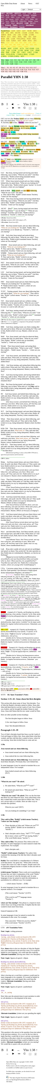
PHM (37, 50)
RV (36, 19)
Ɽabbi (8, 153)
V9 (20, 68)
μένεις (18, 147)
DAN (3, 41)
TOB (34, 43)
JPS (6, 19)
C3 (15, 60)
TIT (18, 52)
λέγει (19, 144)
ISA (30, 37)
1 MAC (8, 46)
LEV (24, 31)
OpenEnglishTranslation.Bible (20, 1079)
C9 (38, 60)
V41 (6, 71)
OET (3, 13)
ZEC (35, 41)
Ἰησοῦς (22, 142)
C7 (30, 60)
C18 (2, 64)
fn (12, 208)
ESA (6, 44)
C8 (34, 60)
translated (34, 134)
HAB (3, 39)
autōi (2, 153)
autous (38, 149)
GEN (13, 31)
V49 (21, 71)
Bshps (30, 21)
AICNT (13, 15)
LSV (7, 17)
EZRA (13, 41)
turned (21, 119)
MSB (2, 15)
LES (16, 43)
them (11, 128)
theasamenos (30, 149)
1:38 (2, 320)
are (11, 130)
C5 (23, 60)
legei (13, 151)
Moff (2, 19)
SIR (14, 44)
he (22, 128)
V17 (35, 68)
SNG (14, 37)
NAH (29, 39)
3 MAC (20, 46)
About (22, 3)
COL (32, 50)
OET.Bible (9, 1081)
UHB (26, 23)
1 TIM (13, 52)
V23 (10, 69)
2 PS (29, 43)
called (24, 134)
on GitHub (16, 1068)
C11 (6, 62)
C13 (16, 62)
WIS (10, 44)
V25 (14, 69)
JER (7, 39)
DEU (35, 31)
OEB (19, 15)
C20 (11, 64)
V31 (25, 69)
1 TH (2, 50)
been (27, 126)
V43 (10, 71)
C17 (34, 62)
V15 (31, 68)
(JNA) (21, 39)
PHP (7, 52)
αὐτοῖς (24, 144)
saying (27, 128)
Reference (4, 27)
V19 (2, 69)
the (12, 126)
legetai (15, 153)
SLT (2, 21)
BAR (18, 44)
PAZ (27, 44)
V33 (29, 69)
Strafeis (9, 149)
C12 (11, 62)
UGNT (3, 612)
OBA (34, 39)
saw (24, 191)
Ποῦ (13, 147)
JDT (2, 44)
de (13, 149)
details (28, 1071)
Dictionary (14, 27)
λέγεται (19, 146)
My (2, 134)
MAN (2, 46)
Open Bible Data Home (9, 3)
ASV (17, 19)
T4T (23, 17)
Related (8, 25)
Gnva (36, 21)
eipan (36, 151)
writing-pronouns (16, 931)
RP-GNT (4, 647)
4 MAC (26, 46)
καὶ (27, 142)
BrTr (2, 25)
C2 (12, 60)
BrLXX (33, 23)
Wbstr (7, 21)
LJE (23, 44)
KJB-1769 (14, 21)
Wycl (13, 23)
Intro (7, 60)
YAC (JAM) (30, 48)
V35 (33, 69)
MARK (3, 48)
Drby (32, 19)
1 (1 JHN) (21, 54)
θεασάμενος (32, 142)
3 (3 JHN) (13, 56)
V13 (27, 68)
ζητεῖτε (31, 144)
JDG (12, 33)
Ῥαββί (12, 146)
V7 (17, 68)
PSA (36, 33)
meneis (16, 155)
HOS (9, 35)
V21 (6, 69)
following (37, 119)
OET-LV (18, 13)
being (19, 134)
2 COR (20, 50)
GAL (37, 48)
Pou (12, 155)
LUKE (15, 48)
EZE (8, 41)
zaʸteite (25, 151)
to (31, 128)
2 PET (29, 52)
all (9, 130)
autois (18, 151)
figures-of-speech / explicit (19, 1017)
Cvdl (2, 23)
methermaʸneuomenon (26, 153)
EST (19, 41)
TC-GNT (4, 665)
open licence (29, 1068)
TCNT (18, 17)
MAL (3, 43)
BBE (33, 17)
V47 (17, 71)
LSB (2, 235)
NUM (29, 31)
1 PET (23, 52)
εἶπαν (3, 146)
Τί (28, 144)
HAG (30, 41)
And (2, 132)
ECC (9, 37)
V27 (17, 69)
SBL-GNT (4, 629)
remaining (15, 138)
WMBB (34, 15)
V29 (21, 69)
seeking (16, 130)
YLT (26, 19)
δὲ (16, 142)
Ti (22, 151)
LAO (7, 43)
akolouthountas (6, 151)
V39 (2, 71)
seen (7, 128)
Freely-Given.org (11, 1064)
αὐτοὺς (3, 144)
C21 (16, 64)
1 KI (14, 35)
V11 (23, 68)
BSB (34, 13)
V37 (37, 69)
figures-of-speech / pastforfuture (21, 987)
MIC (25, 37)
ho (15, 149)
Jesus (13, 191)
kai (25, 149)
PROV (3, 37)
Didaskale (4, 155)
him (14, 132)
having (22, 126)
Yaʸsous (16, 126)
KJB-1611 (23, 21)
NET (2, 17)
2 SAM (31, 33)
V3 (11, 68)
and (36, 126)
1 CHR (24, 35)
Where (3, 138)
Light (23, 9)
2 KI (19, 35)
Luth (2, 549)
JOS (7, 33)
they (5, 132)
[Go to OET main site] (8, 1078)
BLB (7, 15)
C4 (19, 60)
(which (13, 134)
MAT (10, 48)
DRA (21, 19)
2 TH (8, 50)
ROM (27, 50)
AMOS (3, 35)
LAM (13, 39)
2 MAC (14, 46)
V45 (14, 71)
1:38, (2, 218)
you (6, 130)
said (10, 122)
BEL (35, 44)
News (30, 3)
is (24, 128)
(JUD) (10, 54)
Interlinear (30, 25)
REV (22, 56)
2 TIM (35, 52)
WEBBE (26, 15)
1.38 (2, 583)
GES (12, 43)
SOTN (3, 695)
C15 (25, 62)
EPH (2, 52)
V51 (25, 71)
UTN (3, 928)
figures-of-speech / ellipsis (19, 958)
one (9, 134)
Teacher (21, 122)
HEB (2, 54)
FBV (13, 17)
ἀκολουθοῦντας (11, 144)
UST (29, 13)
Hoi (30, 151)
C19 (6, 64)
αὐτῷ (7, 146)
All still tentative (36, 115)
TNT (7, 23)
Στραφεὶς (12, 142)
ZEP (34, 37)
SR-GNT (19, 23)
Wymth (11, 19)
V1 (8, 68)
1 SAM (24, 33)
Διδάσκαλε (5, 147)
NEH (24, 41)
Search (21, 27)
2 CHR (31, 35)
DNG (25, 43)
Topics (15, 25)
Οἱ (36, 144)
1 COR (13, 50)
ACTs (22, 48)
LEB (28, 17)
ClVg (3, 568)
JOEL (20, 37)
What (3, 130)
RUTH (17, 33)
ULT (24, 13)
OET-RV (9, 13)
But (12, 119)
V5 (14, 68)
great (5, 134)
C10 (2, 62)
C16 (30, 62)
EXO (18, 31)
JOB (2, 33)
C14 (20, 62)
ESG (20, 43)
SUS (31, 44)
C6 (27, 60)
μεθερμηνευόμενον (29, 146)
